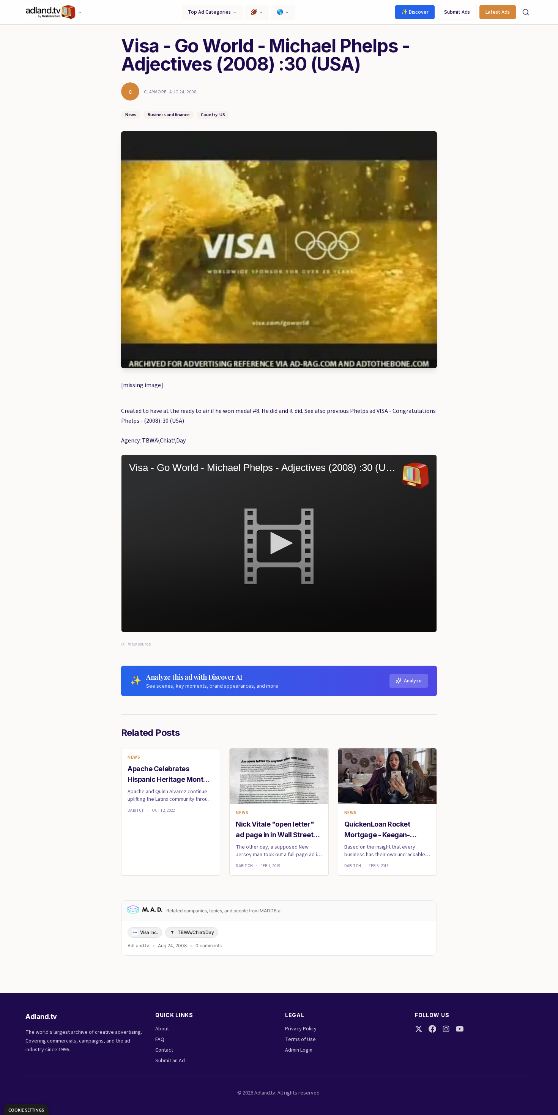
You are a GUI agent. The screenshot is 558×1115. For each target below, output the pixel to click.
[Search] (526, 12)
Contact (164, 1050)
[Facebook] (432, 1029)
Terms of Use (300, 1039)
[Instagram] (446, 1029)
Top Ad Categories (209, 12)
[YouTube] (459, 1029)
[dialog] (26, 1109)
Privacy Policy (301, 1029)
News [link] (134, 757)
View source (139, 644)
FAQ (159, 1039)
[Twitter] (418, 1029)
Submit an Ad (170, 1061)
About (162, 1029)
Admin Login (298, 1050)
